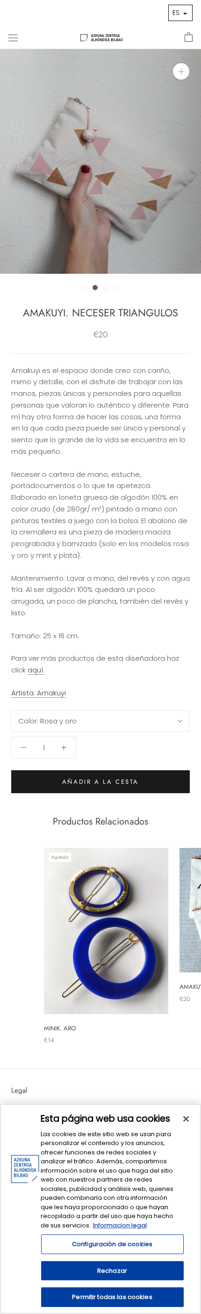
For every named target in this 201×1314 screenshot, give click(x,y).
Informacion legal (120, 1225)
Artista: (38, 693)
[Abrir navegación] (13, 37)
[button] (180, 13)
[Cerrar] (186, 1119)
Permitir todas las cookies (112, 1296)
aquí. (36, 670)
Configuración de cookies (112, 1244)
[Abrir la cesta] (189, 37)
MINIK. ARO (60, 1028)
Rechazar (112, 1270)
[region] (100, 1209)
